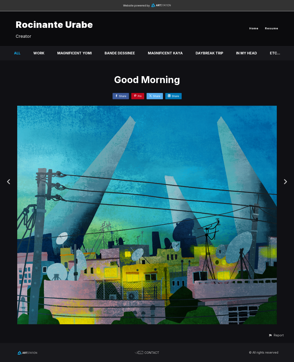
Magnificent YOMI (74, 53)
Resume (271, 28)
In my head (246, 53)
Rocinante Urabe (54, 24)
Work (38, 53)
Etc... (275, 53)
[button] (276, 335)
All (17, 53)
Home (253, 28)
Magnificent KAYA (165, 53)
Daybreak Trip (209, 53)
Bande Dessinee (120, 53)
